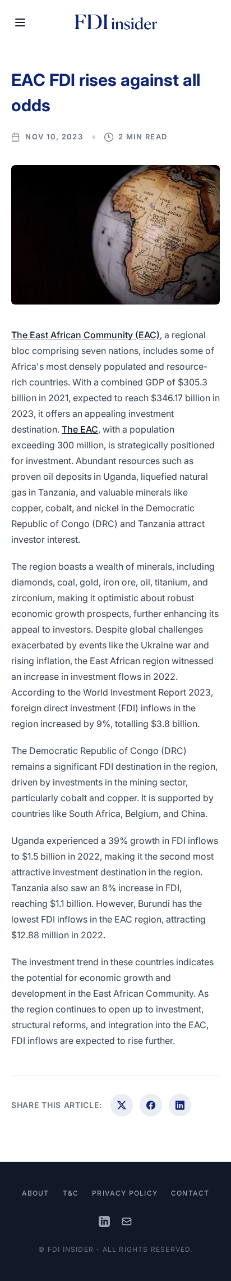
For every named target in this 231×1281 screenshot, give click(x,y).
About (35, 1193)
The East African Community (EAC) (85, 334)
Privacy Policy (125, 1193)
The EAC (80, 429)
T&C (71, 1193)
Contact (190, 1193)
